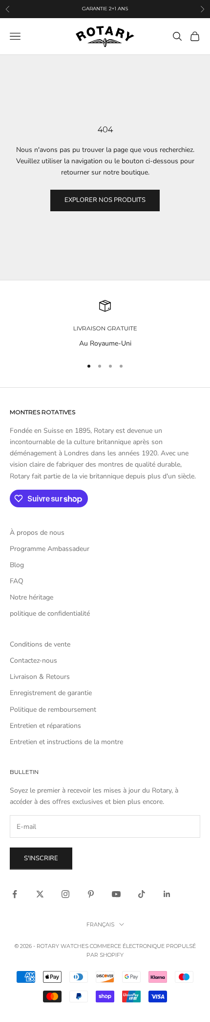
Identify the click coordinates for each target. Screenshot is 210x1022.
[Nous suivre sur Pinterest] (91, 894)
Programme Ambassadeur (49, 548)
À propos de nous (37, 532)
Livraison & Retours (40, 676)
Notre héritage (31, 597)
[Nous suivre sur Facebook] (15, 894)
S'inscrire (41, 858)
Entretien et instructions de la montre (66, 742)
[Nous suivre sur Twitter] (40, 894)
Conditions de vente (40, 644)
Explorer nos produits (105, 200)
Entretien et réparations (45, 725)
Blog (17, 565)
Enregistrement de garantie (51, 693)
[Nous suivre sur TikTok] (142, 894)
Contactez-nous (33, 660)
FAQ (16, 581)
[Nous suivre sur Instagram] (65, 894)
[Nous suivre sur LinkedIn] (167, 894)
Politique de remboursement (53, 709)
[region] (105, 324)
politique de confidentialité (50, 613)
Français (100, 924)
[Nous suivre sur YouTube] (116, 894)
